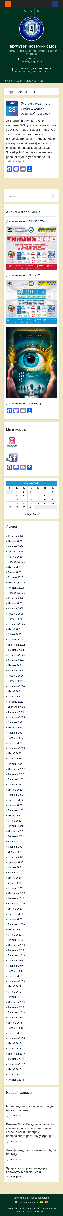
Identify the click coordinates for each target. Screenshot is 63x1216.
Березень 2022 (16, 810)
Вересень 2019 (16, 955)
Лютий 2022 (14, 815)
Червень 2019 (16, 965)
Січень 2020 (14, 934)
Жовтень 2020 (16, 898)
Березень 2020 (16, 924)
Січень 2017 (14, 1074)
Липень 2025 (15, 603)
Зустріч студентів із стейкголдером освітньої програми (36, 108)
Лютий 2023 (14, 753)
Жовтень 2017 (16, 1059)
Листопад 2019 (16, 945)
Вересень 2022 (16, 779)
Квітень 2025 (15, 619)
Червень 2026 (16, 546)
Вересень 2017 (16, 1064)
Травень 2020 (15, 914)
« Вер (28, 514)
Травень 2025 (15, 613)
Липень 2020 (15, 908)
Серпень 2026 (16, 536)
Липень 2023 (15, 727)
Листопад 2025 (16, 582)
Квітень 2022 (15, 805)
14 (10, 499)
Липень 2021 (15, 852)
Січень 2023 (14, 758)
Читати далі (16, 161)
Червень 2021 (16, 857)
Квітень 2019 (15, 976)
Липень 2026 (15, 541)
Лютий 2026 (14, 567)
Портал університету (26, 1202)
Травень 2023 (15, 738)
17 (31, 499)
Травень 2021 (15, 862)
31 (31, 507)
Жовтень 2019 (16, 950)
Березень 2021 (16, 872)
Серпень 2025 (16, 598)
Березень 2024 (16, 686)
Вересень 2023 (16, 717)
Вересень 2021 (16, 841)
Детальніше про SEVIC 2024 (25, 221)
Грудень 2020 (15, 888)
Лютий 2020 (14, 929)
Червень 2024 (16, 670)
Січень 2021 (14, 883)
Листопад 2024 (16, 644)
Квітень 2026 (15, 556)
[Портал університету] (25, 11)
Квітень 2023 (15, 743)
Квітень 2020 (15, 919)
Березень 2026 (16, 562)
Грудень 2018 (15, 997)
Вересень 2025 (16, 593)
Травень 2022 (15, 800)
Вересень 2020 (16, 903)
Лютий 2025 (14, 629)
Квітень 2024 (15, 681)
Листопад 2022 (16, 769)
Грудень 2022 (15, 764)
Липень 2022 (15, 789)
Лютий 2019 (14, 986)
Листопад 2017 (16, 1053)
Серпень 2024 (16, 660)
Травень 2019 (15, 971)
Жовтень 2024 (16, 650)
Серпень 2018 (16, 1017)
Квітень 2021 (15, 867)
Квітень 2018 (15, 1033)
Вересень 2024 (16, 655)
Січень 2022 (14, 820)
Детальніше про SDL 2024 (23, 275)
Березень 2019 (16, 981)
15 (17, 499)
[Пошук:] (30, 196)
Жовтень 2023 (16, 712)
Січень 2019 (14, 991)
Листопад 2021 (16, 831)
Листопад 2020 (16, 893)
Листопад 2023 (16, 707)
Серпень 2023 (16, 722)
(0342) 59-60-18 (28, 59)
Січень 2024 (14, 696)
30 (24, 507)
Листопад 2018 (16, 1002)
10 (31, 496)
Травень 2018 (15, 1028)
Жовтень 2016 (16, 1079)
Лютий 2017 (14, 1069)
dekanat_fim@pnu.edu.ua (33, 62)
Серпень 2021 (16, 846)
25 (37, 503)
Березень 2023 (16, 748)
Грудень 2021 (15, 826)
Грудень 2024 (15, 639)
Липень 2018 (15, 1022)
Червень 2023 (16, 732)
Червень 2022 (16, 795)
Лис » (35, 514)
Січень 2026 (14, 572)
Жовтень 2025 (16, 587)
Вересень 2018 (16, 1012)
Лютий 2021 (14, 877)
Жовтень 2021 (16, 836)
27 (53, 503)
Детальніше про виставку (23, 403)
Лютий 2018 (14, 1043)
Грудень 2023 (15, 701)
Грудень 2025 (15, 577)
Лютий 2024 (14, 691)
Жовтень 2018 (16, 1007)
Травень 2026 (15, 551)
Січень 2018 (14, 1048)
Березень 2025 (16, 624)
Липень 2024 (15, 665)
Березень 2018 (16, 1038)
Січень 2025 (14, 634)
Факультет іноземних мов (31, 46)
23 (24, 503)
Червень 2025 (16, 608)
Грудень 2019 (15, 940)
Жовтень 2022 (16, 774)
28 (10, 507)
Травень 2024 (15, 675)
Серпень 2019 (16, 960)
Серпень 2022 (16, 784)
